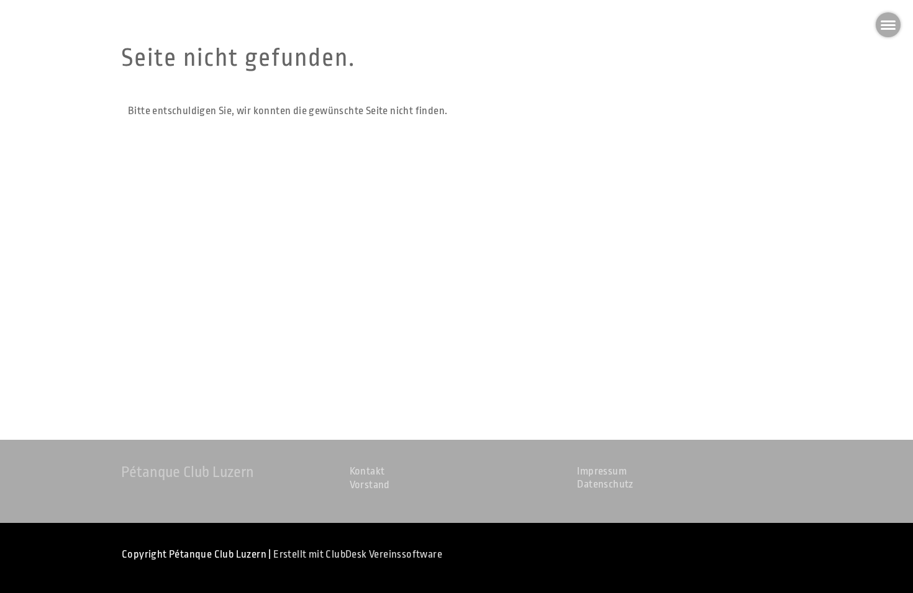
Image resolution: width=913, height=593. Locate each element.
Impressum (602, 471)
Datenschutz (605, 484)
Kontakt (367, 471)
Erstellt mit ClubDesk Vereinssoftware (357, 554)
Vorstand (370, 485)
